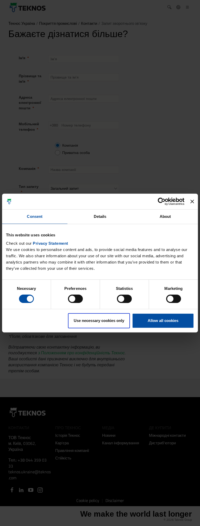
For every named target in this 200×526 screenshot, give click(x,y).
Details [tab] (100, 216)
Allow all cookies (163, 320)
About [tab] (165, 216)
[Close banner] (192, 201)
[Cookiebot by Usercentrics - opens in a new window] (161, 201)
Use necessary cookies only (99, 320)
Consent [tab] (34, 216)
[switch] (75, 299)
